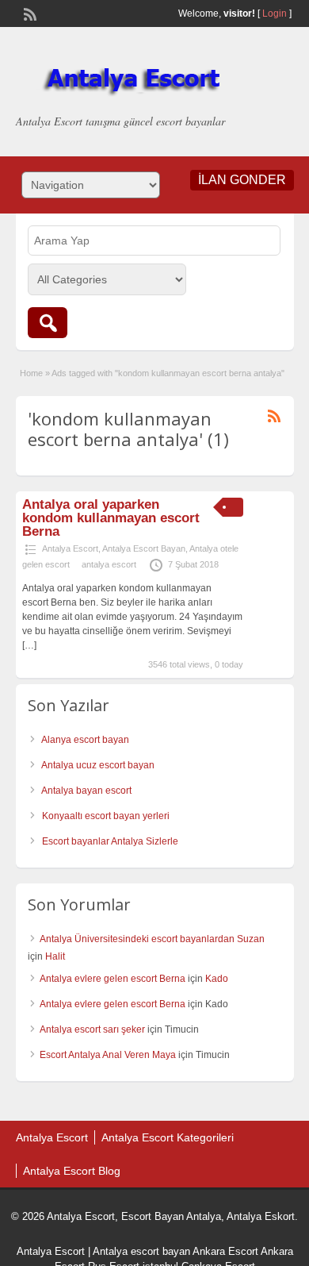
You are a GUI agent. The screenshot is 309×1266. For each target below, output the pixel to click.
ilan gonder (242, 180)
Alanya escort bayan (85, 739)
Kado (216, 978)
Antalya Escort (70, 548)
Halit (55, 956)
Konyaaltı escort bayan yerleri (106, 816)
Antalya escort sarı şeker (92, 1029)
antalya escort (109, 564)
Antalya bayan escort (86, 790)
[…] (29, 645)
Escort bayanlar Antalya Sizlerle (110, 841)
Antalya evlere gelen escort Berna (112, 978)
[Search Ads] (47, 322)
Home (31, 373)
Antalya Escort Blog (71, 1170)
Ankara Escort (225, 1251)
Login (274, 13)
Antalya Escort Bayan (143, 548)
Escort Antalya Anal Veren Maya (108, 1054)
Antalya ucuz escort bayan (97, 765)
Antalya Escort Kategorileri (167, 1137)
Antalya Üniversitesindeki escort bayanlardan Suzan (152, 939)
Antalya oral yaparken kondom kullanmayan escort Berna (111, 518)
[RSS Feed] (28, 12)
